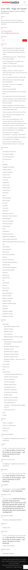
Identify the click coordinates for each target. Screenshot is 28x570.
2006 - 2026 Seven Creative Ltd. (12, 559)
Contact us (5, 430)
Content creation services (11, 377)
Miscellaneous (6, 226)
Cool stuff (5, 180)
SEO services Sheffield (9, 254)
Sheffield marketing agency (10, 262)
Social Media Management (10, 267)
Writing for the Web (8, 316)
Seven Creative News (8, 259)
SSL (3, 280)
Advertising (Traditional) (10, 392)
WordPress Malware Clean (11, 357)
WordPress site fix (9, 349)
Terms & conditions (8, 423)
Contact (5, 415)
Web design (6, 290)
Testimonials (6, 283)
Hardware (5, 205)
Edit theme (5, 193)
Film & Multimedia (9, 379)
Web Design (6, 324)
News (4, 229)
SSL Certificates (8, 334)
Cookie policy (6, 428)
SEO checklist (6, 247)
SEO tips (5, 257)
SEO (4, 244)
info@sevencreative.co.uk (11, 33)
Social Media (6, 364)
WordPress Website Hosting (11, 346)
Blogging (5, 164)
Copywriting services (9, 409)
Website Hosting (8, 329)
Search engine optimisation (10, 239)
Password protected (8, 234)
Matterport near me (8, 213)
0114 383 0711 (8, 31)
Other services (6, 372)
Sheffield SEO (6, 265)
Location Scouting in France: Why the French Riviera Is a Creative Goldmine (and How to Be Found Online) (14, 101)
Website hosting (7, 301)
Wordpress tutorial (8, 313)
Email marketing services (10, 400)
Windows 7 (5, 306)
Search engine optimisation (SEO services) (14, 241)
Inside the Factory (7, 499)
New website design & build (11, 326)
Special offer (6, 275)
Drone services (6, 190)
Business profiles (7, 169)
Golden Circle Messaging (9, 89)
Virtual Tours (6, 367)
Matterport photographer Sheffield (12, 520)
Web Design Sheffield (8, 553)
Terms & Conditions (14, 563)
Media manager (7, 218)
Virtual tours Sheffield (9, 545)
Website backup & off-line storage (13, 336)
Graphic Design (8, 395)
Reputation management (9, 236)
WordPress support (8, 311)
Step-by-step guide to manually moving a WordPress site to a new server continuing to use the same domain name (15, 107)
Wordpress (5, 308)
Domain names (6, 187)
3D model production (8, 156)
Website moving (8, 331)
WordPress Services (8, 339)
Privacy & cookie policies (9, 425)
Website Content (7, 295)
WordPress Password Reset (11, 354)
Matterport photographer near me (11, 565)
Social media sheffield (9, 270)
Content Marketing (8, 172)
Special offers (6, 277)
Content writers (7, 177)
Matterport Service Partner (10, 216)
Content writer (6, 175)
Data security (6, 185)
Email (4, 195)
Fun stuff (5, 203)
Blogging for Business (8, 167)
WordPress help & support (11, 351)
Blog (4, 412)
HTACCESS (5, 208)
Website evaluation (8, 298)
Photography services (9, 387)
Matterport (6, 211)
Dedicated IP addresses (10, 389)
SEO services (6, 252)
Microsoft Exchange (8, 221)
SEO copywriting (7, 249)
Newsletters (6, 231)
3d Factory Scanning (8, 154)
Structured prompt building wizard (13, 374)
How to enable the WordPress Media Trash (14, 77)
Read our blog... (18, 567)
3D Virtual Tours (7, 159)
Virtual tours (6, 288)
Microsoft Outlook (8, 223)
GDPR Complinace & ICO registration (16, 561)
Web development (7, 293)
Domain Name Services (10, 384)
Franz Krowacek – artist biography (12, 489)
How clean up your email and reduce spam (14, 96)
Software (5, 272)
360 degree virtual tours (9, 151)
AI (3, 162)
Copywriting (6, 182)
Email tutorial (6, 200)
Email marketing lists (9, 402)
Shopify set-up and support (11, 397)
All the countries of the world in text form (14, 112)
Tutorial (5, 285)
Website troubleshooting (9, 303)
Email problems (7, 198)
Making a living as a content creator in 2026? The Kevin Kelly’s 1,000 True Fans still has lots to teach (15, 72)
